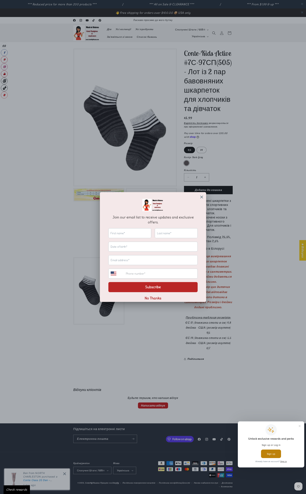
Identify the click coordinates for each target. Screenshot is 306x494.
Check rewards (16, 490)
